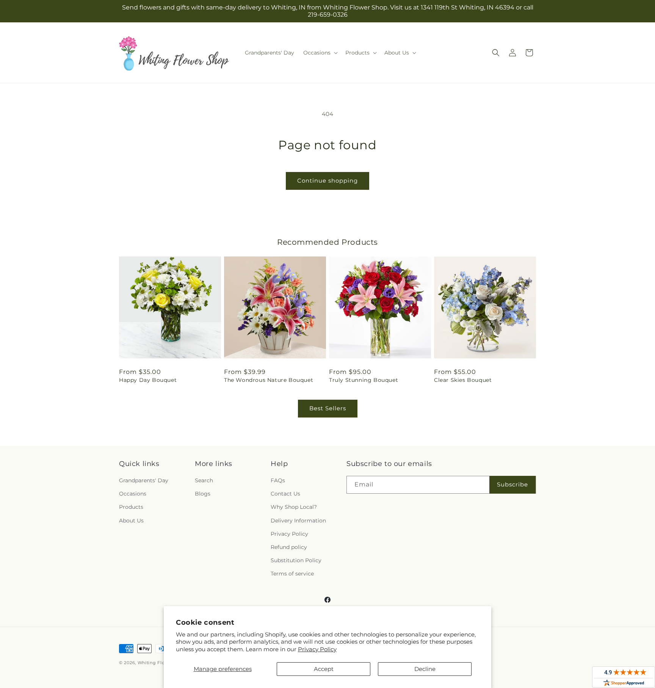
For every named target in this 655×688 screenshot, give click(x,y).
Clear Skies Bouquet (463, 380)
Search (204, 480)
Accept (324, 668)
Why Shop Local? (294, 506)
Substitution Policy (296, 560)
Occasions (132, 493)
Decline (425, 668)
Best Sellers (327, 408)
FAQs (278, 480)
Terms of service (292, 573)
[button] (320, 53)
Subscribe (512, 484)
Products (131, 506)
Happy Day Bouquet (148, 380)
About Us (131, 520)
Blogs (202, 493)
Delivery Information (298, 520)
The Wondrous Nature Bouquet (268, 380)
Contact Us (285, 493)
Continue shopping (327, 180)
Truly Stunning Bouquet (363, 380)
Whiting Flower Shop (162, 662)
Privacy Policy (317, 649)
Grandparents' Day (143, 480)
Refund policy (289, 547)
